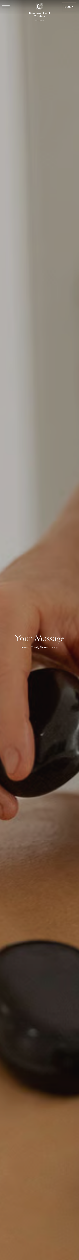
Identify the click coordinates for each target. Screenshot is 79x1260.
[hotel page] (39, 7)
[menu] (6, 6)
